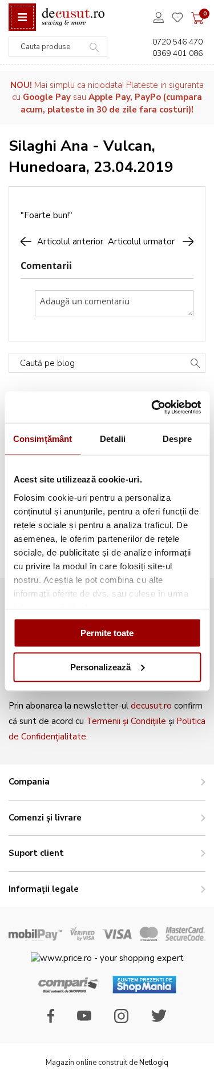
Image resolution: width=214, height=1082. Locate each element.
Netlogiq (153, 1062)
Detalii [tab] (113, 439)
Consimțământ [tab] (42, 439)
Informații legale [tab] (44, 889)
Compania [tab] (29, 781)
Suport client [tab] (36, 853)
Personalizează (100, 666)
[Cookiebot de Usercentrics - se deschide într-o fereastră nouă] (152, 407)
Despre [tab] (177, 439)
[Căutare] (195, 364)
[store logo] (73, 17)
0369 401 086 (177, 53)
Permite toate (107, 633)
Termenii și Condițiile (126, 721)
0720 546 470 (177, 42)
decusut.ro (151, 705)
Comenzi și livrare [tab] (45, 817)
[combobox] (58, 47)
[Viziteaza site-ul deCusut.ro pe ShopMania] (144, 990)
